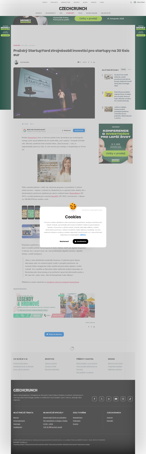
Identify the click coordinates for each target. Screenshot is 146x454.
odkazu (83, 235)
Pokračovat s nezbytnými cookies (92, 210)
